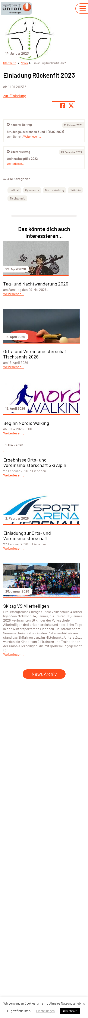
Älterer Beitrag (20, 152)
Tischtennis (17, 198)
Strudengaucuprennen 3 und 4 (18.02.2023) (35, 132)
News (24, 63)
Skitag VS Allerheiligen (26, 606)
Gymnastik (32, 190)
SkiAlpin (75, 190)
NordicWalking (54, 190)
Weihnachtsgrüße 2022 (22, 158)
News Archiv (44, 674)
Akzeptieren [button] (70, 1011)
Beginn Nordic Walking (26, 423)
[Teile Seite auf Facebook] (62, 105)
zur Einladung (14, 95)
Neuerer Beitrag (21, 125)
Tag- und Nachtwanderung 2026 (35, 283)
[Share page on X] (71, 105)
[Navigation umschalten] (82, 8)
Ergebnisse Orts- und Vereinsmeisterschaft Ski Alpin (34, 462)
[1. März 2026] (41, 450)
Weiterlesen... (16, 163)
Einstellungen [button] (45, 1011)
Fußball (14, 190)
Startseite (9, 63)
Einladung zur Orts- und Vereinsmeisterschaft (27, 535)
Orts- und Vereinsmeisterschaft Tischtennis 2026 (35, 353)
